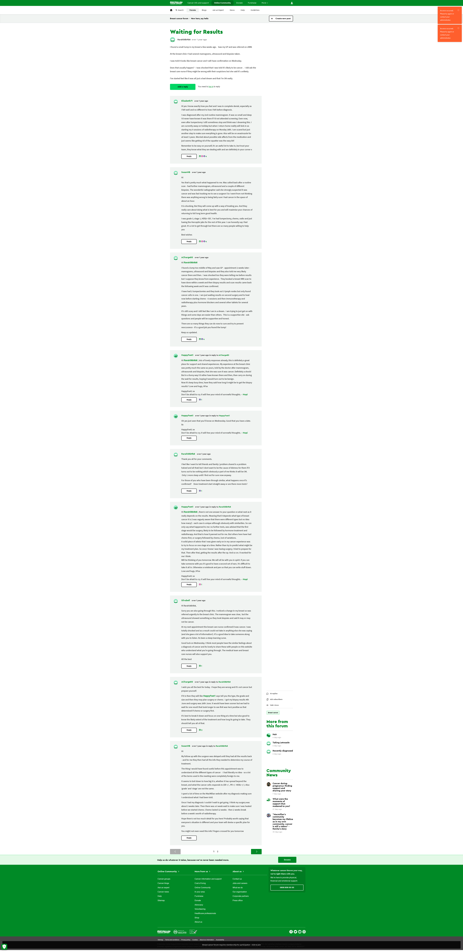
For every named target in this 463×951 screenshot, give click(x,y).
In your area (200, 892)
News (232, 10)
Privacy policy (185, 940)
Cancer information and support (208, 879)
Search (181, 10)
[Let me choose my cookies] (4, 947)
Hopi (245, 394)
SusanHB (186, 172)
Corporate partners (241, 896)
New (281, 18)
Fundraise (252, 3)
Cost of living (200, 883)
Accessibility (220, 940)
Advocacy (199, 905)
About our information (207, 940)
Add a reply (183, 87)
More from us (201, 871)
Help (243, 10)
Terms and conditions (172, 940)
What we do (238, 888)
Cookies (195, 940)
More (264, 3)
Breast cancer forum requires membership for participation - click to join (231, 945)
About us (198, 922)
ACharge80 (187, 257)
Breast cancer (273, 712)
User (292, 3)
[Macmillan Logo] (164, 931)
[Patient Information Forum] (193, 931)
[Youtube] (299, 931)
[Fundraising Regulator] (179, 931)
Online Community (222, 3)
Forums (193, 10)
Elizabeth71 (187, 101)
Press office (238, 901)
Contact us (237, 879)
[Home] (176, 2)
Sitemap (161, 901)
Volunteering (200, 909)
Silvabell (186, 600)
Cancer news (163, 892)
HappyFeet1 (187, 355)
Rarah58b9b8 (184, 40)
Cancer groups (164, 879)
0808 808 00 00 (287, 887)
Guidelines (255, 10)
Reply (189, 156)
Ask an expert (163, 888)
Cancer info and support (198, 3)
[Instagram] (304, 931)
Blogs (204, 10)
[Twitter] (295, 931)
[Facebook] (291, 931)
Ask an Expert (218, 10)
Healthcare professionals (205, 913)
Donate (239, 3)
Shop (197, 918)
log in (211, 87)
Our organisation (240, 892)
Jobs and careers (240, 883)
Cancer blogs (163, 883)
